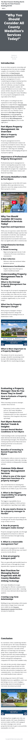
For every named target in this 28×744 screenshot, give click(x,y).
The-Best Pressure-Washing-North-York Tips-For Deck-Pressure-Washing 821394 (12, 4)
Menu (3, 8)
